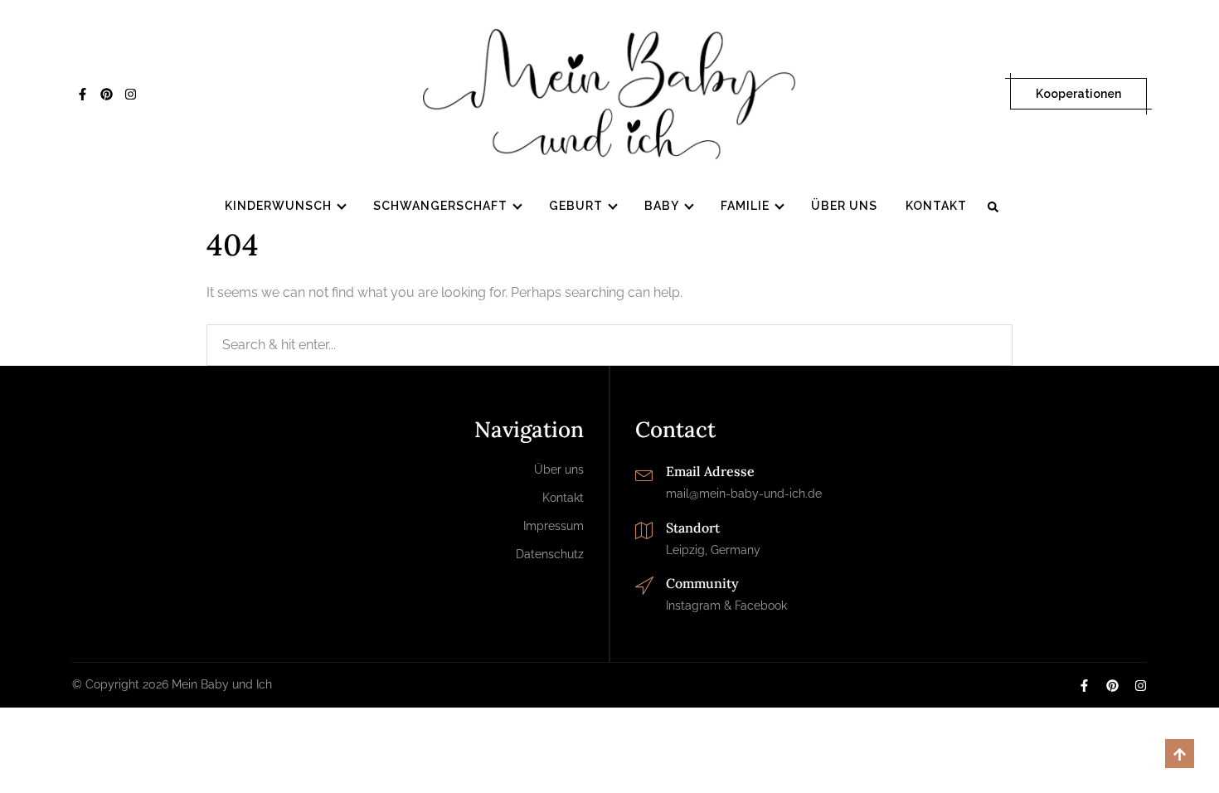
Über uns (844, 205)
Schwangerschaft (440, 205)
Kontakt (936, 205)
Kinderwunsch (278, 205)
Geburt (576, 205)
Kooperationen (1078, 93)
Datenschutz (550, 554)
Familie (745, 205)
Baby (661, 205)
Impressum (553, 526)
